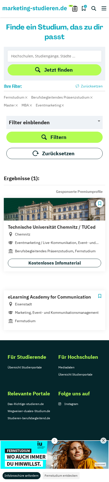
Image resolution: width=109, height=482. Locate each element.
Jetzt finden (58, 69)
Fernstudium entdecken (61, 475)
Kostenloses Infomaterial (54, 263)
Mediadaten (66, 367)
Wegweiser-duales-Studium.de (29, 411)
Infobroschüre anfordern (22, 475)
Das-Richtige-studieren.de (26, 404)
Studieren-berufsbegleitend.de (29, 418)
